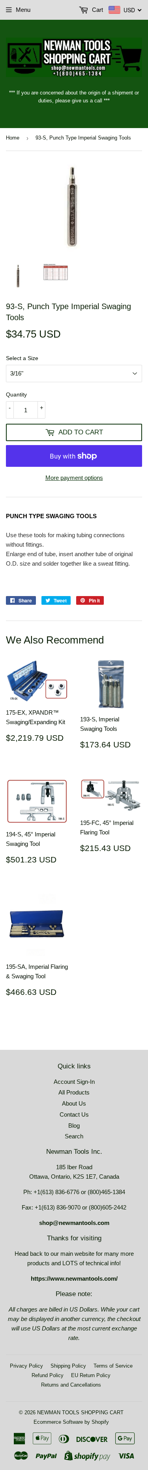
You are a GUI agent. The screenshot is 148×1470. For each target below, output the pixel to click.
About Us (74, 1103)
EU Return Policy (91, 1375)
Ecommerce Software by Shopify (71, 1422)
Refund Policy (48, 1375)
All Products (74, 1092)
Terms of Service (113, 1366)
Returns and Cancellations (71, 1385)
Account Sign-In (74, 1081)
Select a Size (22, 358)
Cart (96, 9)
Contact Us (74, 1114)
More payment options (74, 477)
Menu (23, 9)
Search (74, 1136)
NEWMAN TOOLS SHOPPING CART (80, 1412)
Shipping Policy (68, 1366)
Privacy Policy (26, 1366)
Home (12, 138)
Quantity (16, 394)
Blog (74, 1125)
